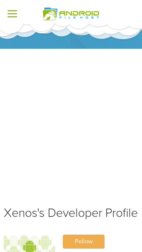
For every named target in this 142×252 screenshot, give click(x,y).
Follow (84, 241)
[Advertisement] (71, 123)
